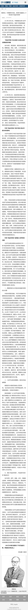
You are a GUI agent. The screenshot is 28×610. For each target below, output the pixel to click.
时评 (10, 596)
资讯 (17, 596)
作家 (10, 6)
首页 (3, 596)
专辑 (6, 6)
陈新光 (14, 589)
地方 (24, 599)
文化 (3, 599)
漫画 (10, 599)
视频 (17, 599)
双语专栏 (22, 6)
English (16, 604)
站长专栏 (15, 6)
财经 (24, 596)
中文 (11, 604)
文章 (2, 6)
